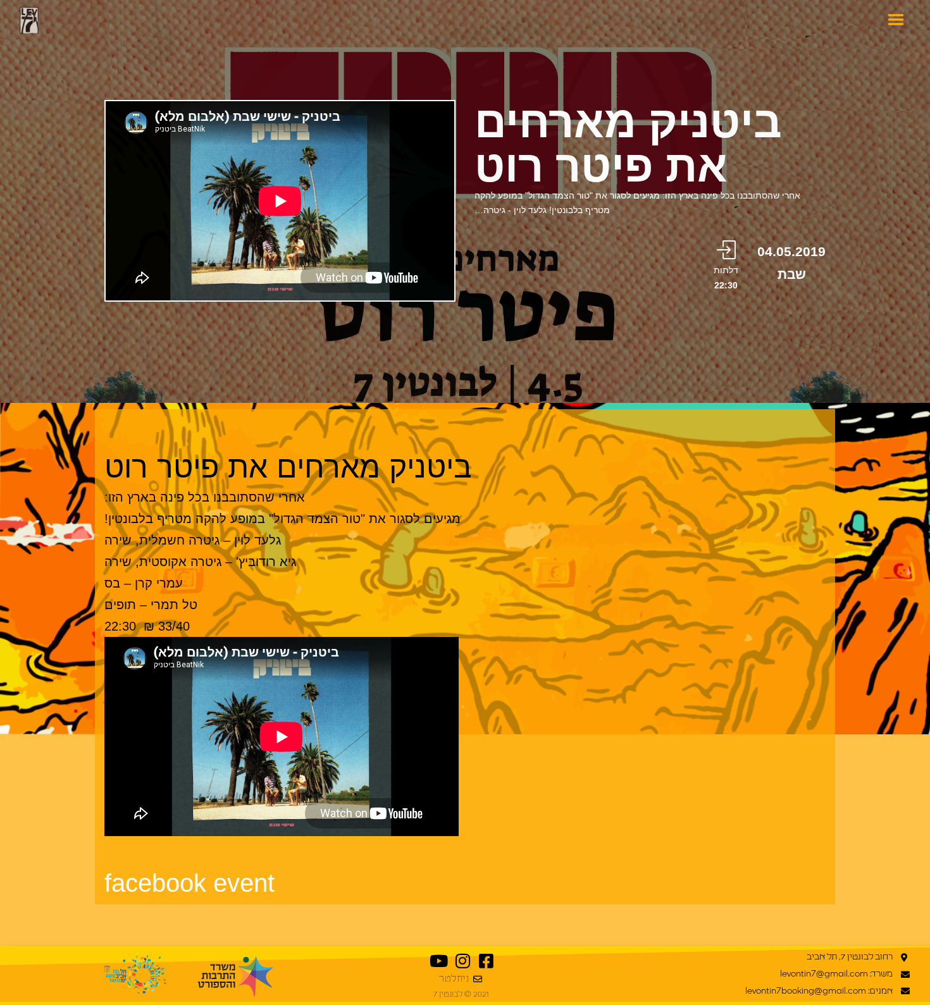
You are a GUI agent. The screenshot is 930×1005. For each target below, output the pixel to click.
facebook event (189, 883)
